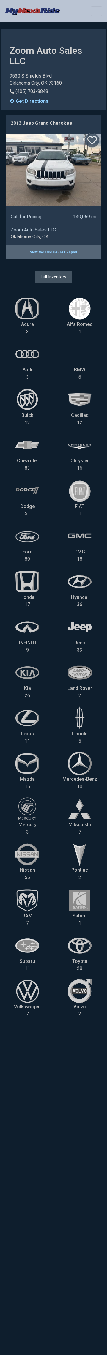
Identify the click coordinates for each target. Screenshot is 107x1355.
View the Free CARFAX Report (53, 252)
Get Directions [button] (31, 101)
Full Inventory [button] (53, 277)
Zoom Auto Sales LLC (33, 230)
